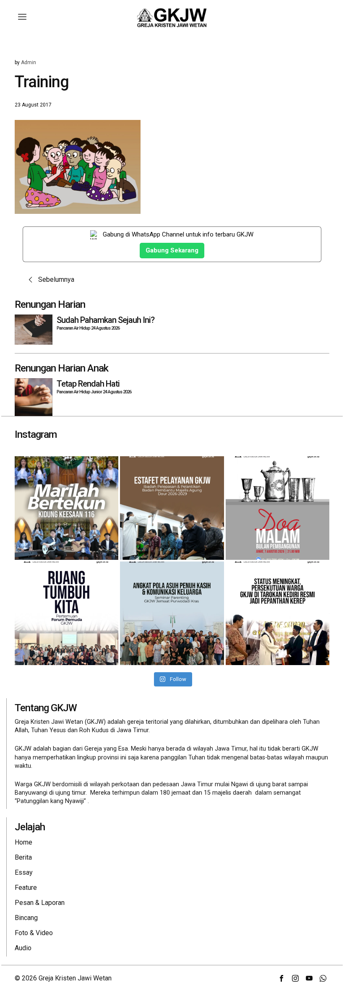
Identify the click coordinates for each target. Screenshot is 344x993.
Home (23, 842)
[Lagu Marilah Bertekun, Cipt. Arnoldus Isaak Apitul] (66, 508)
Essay (24, 872)
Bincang (26, 918)
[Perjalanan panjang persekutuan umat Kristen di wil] (277, 613)
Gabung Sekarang (172, 250)
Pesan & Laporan (40, 903)
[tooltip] (281, 978)
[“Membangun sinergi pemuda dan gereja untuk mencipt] (66, 613)
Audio (23, 948)
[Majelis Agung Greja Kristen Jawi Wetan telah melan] (172, 508)
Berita (23, 857)
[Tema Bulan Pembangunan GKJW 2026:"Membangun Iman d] (277, 508)
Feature (26, 888)
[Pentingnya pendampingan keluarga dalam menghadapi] (172, 613)
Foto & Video (34, 933)
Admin (28, 62)
